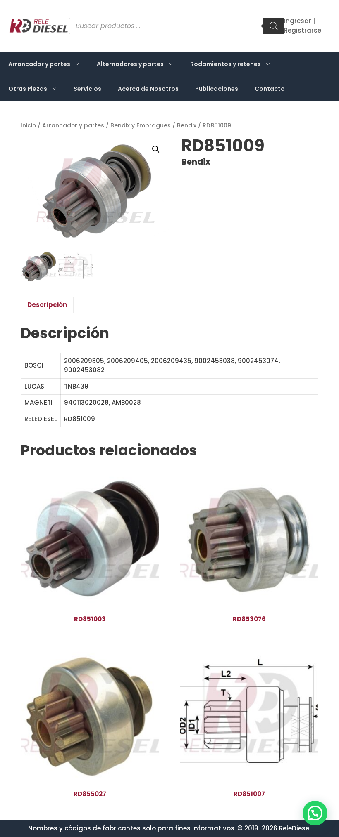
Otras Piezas (27, 89)
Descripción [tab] (47, 304)
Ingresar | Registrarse (302, 26)
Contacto (270, 89)
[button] (155, 149)
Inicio (28, 126)
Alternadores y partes (130, 64)
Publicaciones (216, 89)
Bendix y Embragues (140, 126)
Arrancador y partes (39, 64)
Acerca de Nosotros (148, 89)
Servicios (87, 89)
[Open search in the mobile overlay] (176, 26)
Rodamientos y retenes (225, 64)
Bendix (186, 126)
